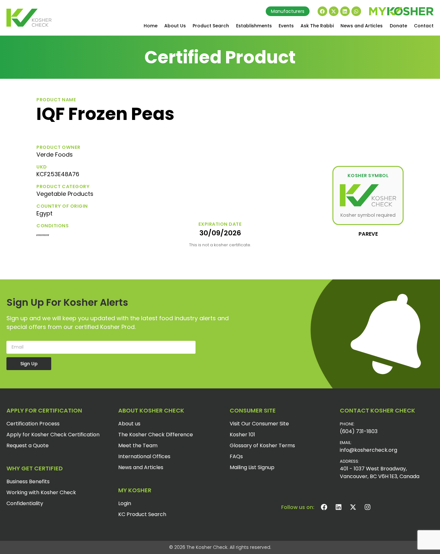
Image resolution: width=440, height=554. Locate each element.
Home (151, 26)
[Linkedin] (345, 11)
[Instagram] (367, 507)
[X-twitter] (334, 11)
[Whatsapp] (356, 11)
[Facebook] (322, 11)
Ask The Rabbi (317, 26)
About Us (175, 26)
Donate (398, 26)
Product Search (211, 26)
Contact (424, 26)
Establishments (254, 26)
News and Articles (361, 26)
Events (286, 26)
